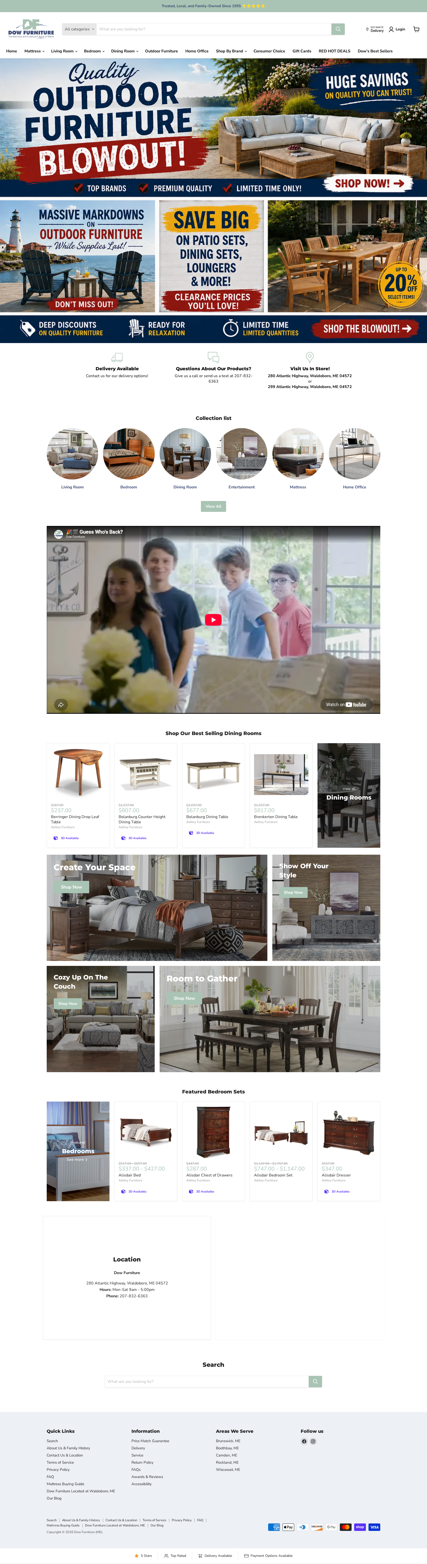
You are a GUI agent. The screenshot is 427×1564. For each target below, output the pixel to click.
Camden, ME (226, 1455)
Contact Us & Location (65, 1455)
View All (213, 506)
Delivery (138, 1448)
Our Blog (54, 1498)
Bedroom (93, 51)
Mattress (33, 51)
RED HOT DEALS (334, 51)
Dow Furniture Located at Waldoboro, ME (81, 1491)
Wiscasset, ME (228, 1469)
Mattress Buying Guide (65, 1483)
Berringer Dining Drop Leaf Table (75, 819)
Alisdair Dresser (336, 1175)
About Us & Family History (68, 1448)
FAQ (50, 1476)
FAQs (136, 1469)
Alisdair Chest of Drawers (209, 1175)
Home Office (197, 51)
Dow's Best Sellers (375, 51)
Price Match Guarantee (150, 1440)
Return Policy (142, 1462)
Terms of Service (60, 1462)
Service (137, 1455)
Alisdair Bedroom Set (273, 1175)
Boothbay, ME (227, 1448)
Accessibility (141, 1483)
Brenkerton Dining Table (276, 817)
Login (400, 29)
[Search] (338, 29)
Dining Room (123, 51)
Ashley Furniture (63, 827)
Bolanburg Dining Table (207, 817)
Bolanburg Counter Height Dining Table (142, 819)
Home (11, 51)
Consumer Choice (269, 51)
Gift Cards (302, 51)
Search (52, 1440)
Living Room (63, 51)
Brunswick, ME (228, 1440)
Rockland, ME (227, 1462)
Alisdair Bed (130, 1175)
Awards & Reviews (147, 1476)
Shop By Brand (230, 51)
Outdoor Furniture (161, 51)
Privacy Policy (58, 1469)
